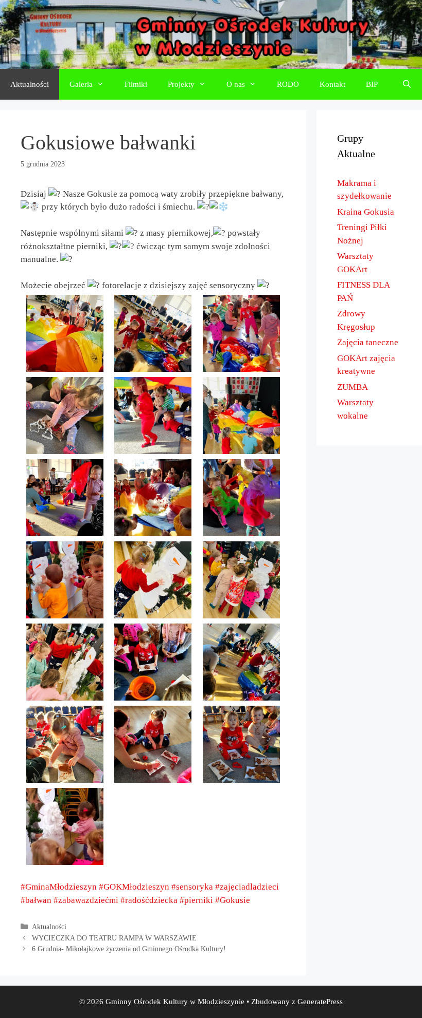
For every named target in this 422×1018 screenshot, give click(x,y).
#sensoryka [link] (192, 887)
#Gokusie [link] (232, 900)
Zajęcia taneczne (367, 342)
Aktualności (29, 84)
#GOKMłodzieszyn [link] (134, 887)
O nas (235, 84)
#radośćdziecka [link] (149, 900)
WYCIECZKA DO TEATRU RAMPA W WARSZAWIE (114, 938)
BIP (372, 84)
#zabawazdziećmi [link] (86, 900)
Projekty (181, 84)
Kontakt (332, 84)
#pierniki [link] (196, 900)
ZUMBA (352, 387)
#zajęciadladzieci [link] (247, 887)
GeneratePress (320, 1001)
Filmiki (136, 84)
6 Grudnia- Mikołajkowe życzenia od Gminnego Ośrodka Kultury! (129, 949)
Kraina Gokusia (365, 212)
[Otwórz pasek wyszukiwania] (407, 84)
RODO (288, 84)
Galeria (81, 84)
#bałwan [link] (36, 900)
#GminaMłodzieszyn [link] (59, 887)
